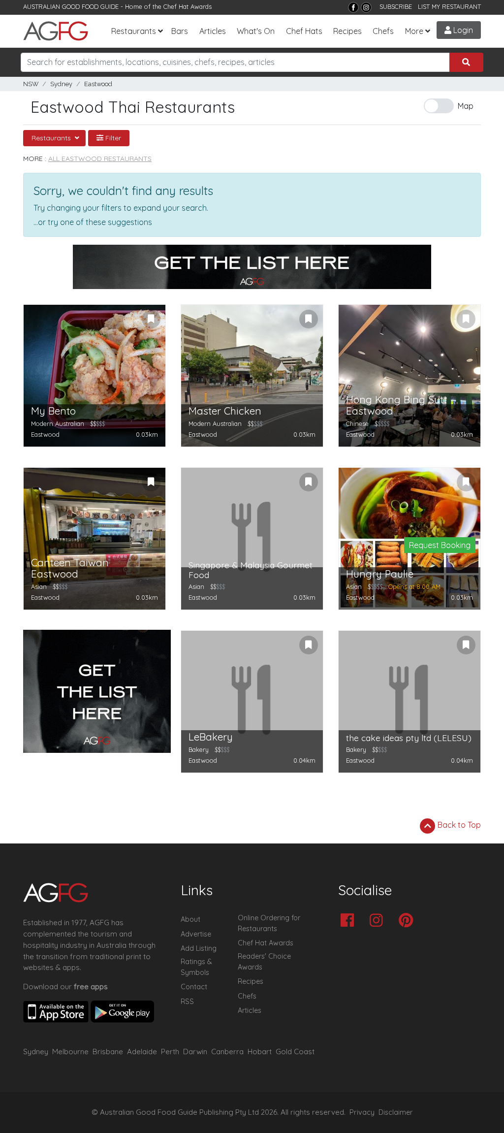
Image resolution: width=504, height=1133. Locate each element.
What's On (256, 31)
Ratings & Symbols (196, 967)
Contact (194, 986)
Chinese (357, 423)
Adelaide (142, 1051)
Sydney (61, 84)
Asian (39, 586)
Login (462, 30)
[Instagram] (366, 7)
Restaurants (133, 31)
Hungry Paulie (379, 574)
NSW (30, 84)
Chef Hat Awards (187, 6)
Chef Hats (304, 31)
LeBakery (211, 737)
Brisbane (108, 1051)
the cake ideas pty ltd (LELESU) (409, 738)
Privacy (362, 1112)
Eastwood (98, 84)
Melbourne (70, 1051)
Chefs (383, 31)
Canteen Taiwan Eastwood (70, 568)
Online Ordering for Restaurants (269, 923)
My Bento (53, 411)
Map (465, 106)
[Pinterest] (408, 921)
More (414, 31)
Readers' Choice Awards (264, 961)
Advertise (196, 934)
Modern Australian (57, 423)
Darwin (195, 1051)
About (190, 919)
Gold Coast (295, 1051)
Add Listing (199, 948)
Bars (179, 31)
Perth (170, 1051)
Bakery (199, 749)
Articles (212, 31)
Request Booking (440, 545)
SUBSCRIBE (395, 6)
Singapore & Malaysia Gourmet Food (251, 570)
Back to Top (458, 825)
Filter (112, 137)
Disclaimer (395, 1112)
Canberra (227, 1051)
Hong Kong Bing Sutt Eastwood (396, 405)
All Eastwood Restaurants (100, 158)
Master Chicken (225, 411)
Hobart (260, 1051)
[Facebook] (353, 7)
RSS (187, 1001)
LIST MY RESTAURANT (449, 6)
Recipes (347, 31)
